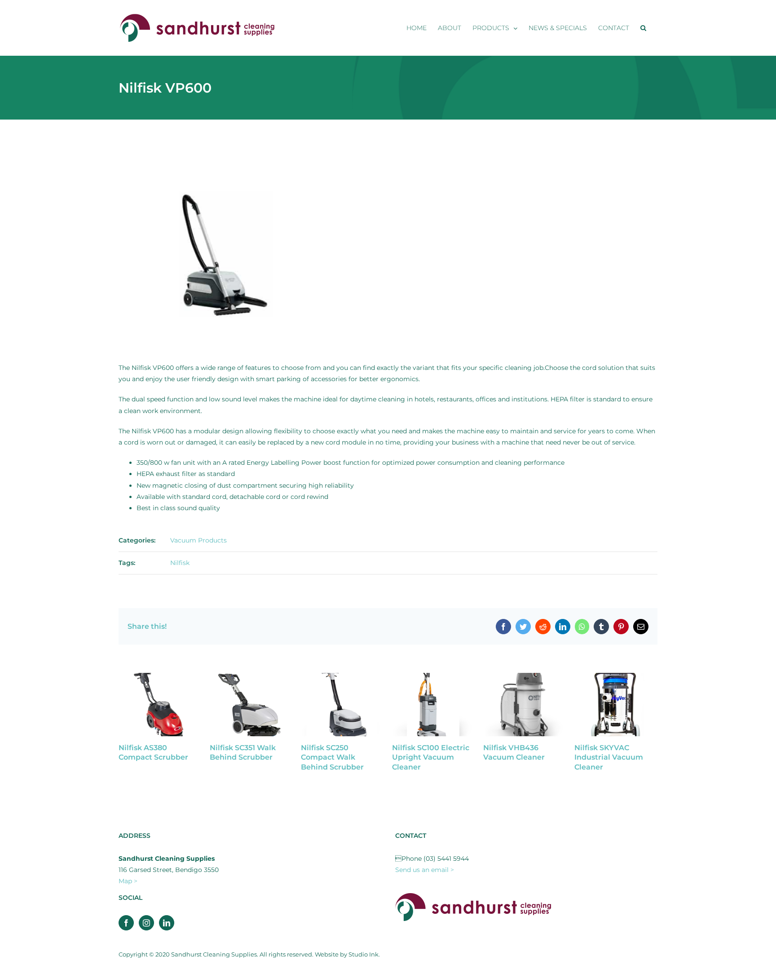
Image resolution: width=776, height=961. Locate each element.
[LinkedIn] (166, 922)
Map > (128, 881)
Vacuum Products (198, 540)
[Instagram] (146, 922)
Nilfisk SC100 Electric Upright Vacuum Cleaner (430, 757)
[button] (643, 28)
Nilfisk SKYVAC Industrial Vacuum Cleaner (608, 757)
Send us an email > (424, 870)
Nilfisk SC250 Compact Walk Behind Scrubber (332, 757)
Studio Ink (363, 954)
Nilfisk (180, 563)
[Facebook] (126, 922)
